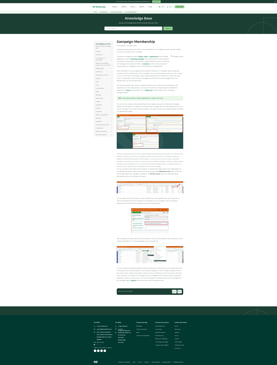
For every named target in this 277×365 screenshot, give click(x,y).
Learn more (156, 1)
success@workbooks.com (104, 329)
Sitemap (146, 362)
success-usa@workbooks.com (124, 329)
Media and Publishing (161, 338)
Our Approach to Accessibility (100, 59)
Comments (99, 111)
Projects (98, 101)
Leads (145, 56)
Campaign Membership (116, 12)
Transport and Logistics (161, 345)
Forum (176, 335)
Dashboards (99, 121)
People (140, 56)
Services (132, 6)
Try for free (179, 6)
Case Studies (178, 342)
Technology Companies (161, 342)
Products (114, 6)
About (176, 326)
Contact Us (178, 348)
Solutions (123, 6)
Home (95, 12)
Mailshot (133, 280)
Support (177, 332)
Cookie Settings (155, 362)
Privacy (140, 362)
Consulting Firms (160, 326)
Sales (137, 332)
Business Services (160, 332)
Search (168, 28)
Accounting (158, 329)
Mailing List (148, 90)
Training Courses (179, 345)
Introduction (99, 54)
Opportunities (99, 98)
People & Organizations (102, 114)
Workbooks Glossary (101, 134)
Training (98, 51)
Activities (146, 64)
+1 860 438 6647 (123, 326)
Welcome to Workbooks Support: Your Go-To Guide (103, 64)
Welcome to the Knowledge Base (103, 47)
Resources (177, 329)
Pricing (150, 6)
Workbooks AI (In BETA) (102, 75)
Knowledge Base (103, 12)
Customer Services (141, 329)
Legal (134, 362)
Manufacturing (159, 335)
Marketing (139, 326)
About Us (141, 6)
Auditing (98, 108)
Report (128, 90)
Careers (177, 338)
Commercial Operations (142, 335)
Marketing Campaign (137, 59)
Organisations (153, 56)
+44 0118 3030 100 (102, 326)
